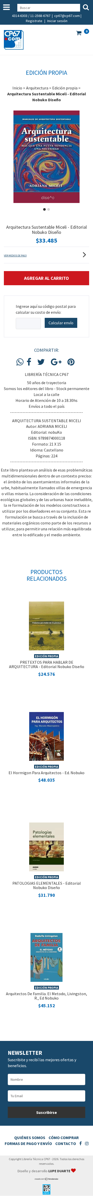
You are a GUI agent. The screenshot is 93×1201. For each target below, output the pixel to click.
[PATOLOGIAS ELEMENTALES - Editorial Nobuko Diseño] (46, 846)
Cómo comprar (64, 1137)
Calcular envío (61, 322)
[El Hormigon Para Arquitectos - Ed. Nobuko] (46, 735)
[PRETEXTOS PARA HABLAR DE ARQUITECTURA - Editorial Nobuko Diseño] (46, 625)
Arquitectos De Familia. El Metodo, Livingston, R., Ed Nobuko (46, 996)
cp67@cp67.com (67, 15)
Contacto (65, 1143)
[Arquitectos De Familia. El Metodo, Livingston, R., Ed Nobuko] (46, 956)
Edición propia (65, 87)
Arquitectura (37, 87)
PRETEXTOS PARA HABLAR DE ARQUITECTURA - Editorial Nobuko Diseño (46, 664)
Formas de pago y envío (28, 1143)
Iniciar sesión (57, 21)
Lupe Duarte (59, 1171)
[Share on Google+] (56, 362)
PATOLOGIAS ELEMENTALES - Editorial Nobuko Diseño (46, 885)
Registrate (34, 21)
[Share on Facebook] (29, 362)
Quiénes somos (29, 1137)
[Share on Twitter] (41, 362)
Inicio (17, 87)
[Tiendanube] (46, 1179)
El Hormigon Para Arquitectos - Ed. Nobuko (46, 772)
